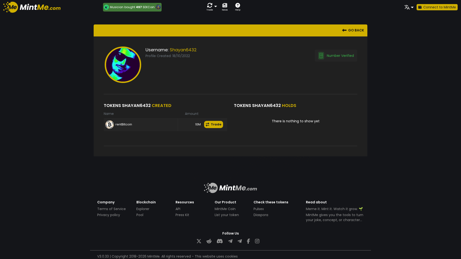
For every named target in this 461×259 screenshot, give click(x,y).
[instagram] (257, 241)
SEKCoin (149, 7)
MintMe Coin (225, 208)
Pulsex (259, 208)
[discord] (220, 241)
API (178, 208)
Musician (116, 7)
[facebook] (248, 241)
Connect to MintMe (439, 7)
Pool (139, 214)
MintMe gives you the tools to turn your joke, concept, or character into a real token (334, 219)
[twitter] (198, 241)
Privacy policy (108, 214)
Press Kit (182, 214)
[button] (210, 7)
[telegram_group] (230, 241)
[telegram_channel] (239, 241)
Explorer (142, 208)
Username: (157, 50)
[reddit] (209, 241)
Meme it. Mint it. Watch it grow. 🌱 (334, 208)
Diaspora (261, 214)
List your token (227, 214)
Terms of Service (111, 208)
